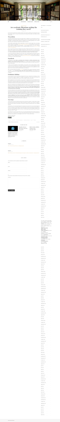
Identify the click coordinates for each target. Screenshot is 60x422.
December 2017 (43, 356)
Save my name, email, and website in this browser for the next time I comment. (19, 175)
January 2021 (43, 111)
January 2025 (43, 57)
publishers (43, 233)
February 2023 (43, 87)
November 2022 (43, 91)
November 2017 (43, 160)
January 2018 (43, 354)
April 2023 (42, 85)
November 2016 (43, 181)
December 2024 (43, 59)
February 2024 (43, 74)
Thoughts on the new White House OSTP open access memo (23, 128)
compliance (44, 221)
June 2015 (42, 211)
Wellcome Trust (44, 243)
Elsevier (48, 222)
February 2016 (43, 196)
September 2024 (43, 64)
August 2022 (43, 96)
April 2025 (42, 53)
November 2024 (43, 258)
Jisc (47, 224)
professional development (44, 232)
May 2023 (42, 83)
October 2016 (43, 183)
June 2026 (42, 49)
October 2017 (43, 162)
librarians (42, 225)
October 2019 (43, 322)
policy (44, 231)
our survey (21, 69)
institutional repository (43, 224)
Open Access (36, 46)
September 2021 (43, 106)
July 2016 (42, 386)
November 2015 (43, 202)
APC (41, 220)
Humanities (48, 223)
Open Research (23, 21)
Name (9, 162)
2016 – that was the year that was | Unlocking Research (16, 145)
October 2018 (43, 339)
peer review (50, 230)
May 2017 (42, 172)
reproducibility (43, 235)
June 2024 (42, 68)
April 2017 (42, 371)
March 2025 (42, 55)
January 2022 (43, 102)
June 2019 (42, 128)
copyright (48, 221)
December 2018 (43, 140)
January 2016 (43, 198)
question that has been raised (27, 55)
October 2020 (43, 113)
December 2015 (43, 200)
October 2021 (43, 104)
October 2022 (43, 290)
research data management (44, 237)
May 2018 (42, 151)
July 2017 (42, 168)
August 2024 (43, 66)
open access (44, 227)
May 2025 (42, 51)
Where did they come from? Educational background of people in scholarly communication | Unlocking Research (23, 152)
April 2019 (42, 132)
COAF (42, 221)
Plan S (42, 231)
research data (30, 21)
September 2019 (43, 126)
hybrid (51, 223)
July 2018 (42, 147)
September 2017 (43, 164)
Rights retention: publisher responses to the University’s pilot (34, 128)
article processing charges (48, 220)
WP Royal (13, 420)
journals (49, 224)
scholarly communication (44, 241)
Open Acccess (36, 21)
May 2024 (42, 70)
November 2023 (43, 275)
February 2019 (43, 136)
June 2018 (42, 149)
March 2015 (42, 217)
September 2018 (43, 143)
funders (42, 223)
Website (9, 170)
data (51, 221)
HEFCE (46, 223)
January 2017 (43, 179)
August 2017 (43, 166)
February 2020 (43, 123)
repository (46, 234)
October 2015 (43, 204)
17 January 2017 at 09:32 (11, 144)
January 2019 (43, 138)
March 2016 (42, 194)
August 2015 (43, 207)
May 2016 (42, 388)
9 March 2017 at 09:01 (10, 151)
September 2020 (43, 115)
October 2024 (43, 62)
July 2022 (42, 98)
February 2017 (43, 177)
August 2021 (43, 305)
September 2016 (43, 185)
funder (50, 222)
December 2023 (43, 273)
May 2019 (42, 130)
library (48, 225)
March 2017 (42, 175)
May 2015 (42, 213)
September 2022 (43, 94)
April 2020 (42, 121)
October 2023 (43, 79)
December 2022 (43, 89)
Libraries (45, 225)
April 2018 (42, 153)
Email (9, 166)
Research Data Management (12, 47)
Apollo (43, 220)
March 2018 (42, 155)
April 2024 (42, 72)
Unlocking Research (30, 9)
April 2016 (42, 192)
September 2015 (43, 403)
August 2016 (43, 187)
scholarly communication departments (23, 44)
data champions (44, 222)
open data (43, 229)
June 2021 (42, 307)
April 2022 (42, 100)
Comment (9, 177)
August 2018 (43, 145)
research (46, 235)
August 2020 (43, 117)
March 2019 (42, 134)
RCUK (50, 233)
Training (44, 242)
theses (42, 242)
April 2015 (42, 215)
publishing (46, 233)
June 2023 (42, 81)
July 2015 (42, 209)
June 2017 (42, 170)
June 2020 (42, 119)
